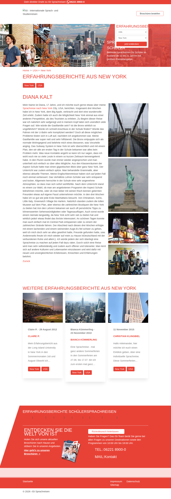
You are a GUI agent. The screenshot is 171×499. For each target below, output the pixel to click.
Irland (50, 417)
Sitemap (114, 485)
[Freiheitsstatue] (128, 185)
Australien (96, 417)
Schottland (123, 417)
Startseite (28, 481)
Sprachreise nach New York (37, 108)
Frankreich (39, 417)
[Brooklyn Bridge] (128, 130)
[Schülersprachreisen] (43, 12)
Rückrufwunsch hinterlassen (105, 431)
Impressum (116, 481)
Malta (68, 417)
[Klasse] (128, 260)
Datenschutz (133, 481)
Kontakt (110, 457)
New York (29, 85)
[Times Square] (128, 228)
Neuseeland (109, 417)
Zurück (26, 261)
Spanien (77, 417)
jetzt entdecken (132, 44)
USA (40, 85)
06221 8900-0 (115, 450)
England (27, 417)
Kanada (59, 417)
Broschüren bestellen (150, 13)
